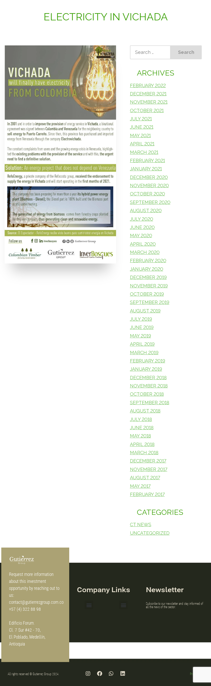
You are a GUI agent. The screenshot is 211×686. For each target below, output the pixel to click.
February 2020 (148, 260)
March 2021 (144, 152)
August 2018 (145, 411)
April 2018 (142, 444)
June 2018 (142, 427)
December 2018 (148, 377)
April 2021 (142, 143)
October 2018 (147, 394)
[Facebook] (99, 673)
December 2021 (148, 93)
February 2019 (147, 360)
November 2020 (149, 185)
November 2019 (149, 285)
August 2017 (145, 477)
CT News (140, 524)
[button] (89, 605)
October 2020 (147, 193)
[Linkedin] (123, 673)
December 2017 (148, 461)
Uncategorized (150, 533)
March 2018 (144, 452)
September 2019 (149, 302)
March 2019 (144, 352)
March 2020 (145, 252)
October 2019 (147, 294)
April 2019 (142, 344)
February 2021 (147, 160)
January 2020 (146, 269)
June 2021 (141, 127)
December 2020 (149, 177)
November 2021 (149, 102)
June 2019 (142, 327)
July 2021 (141, 118)
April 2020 (143, 244)
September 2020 (150, 202)
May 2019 (140, 335)
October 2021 (147, 110)
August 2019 (145, 310)
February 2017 (147, 494)
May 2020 (141, 235)
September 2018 (149, 402)
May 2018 (140, 436)
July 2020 (141, 219)
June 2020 (142, 227)
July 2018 (141, 419)
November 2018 (149, 386)
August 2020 (146, 210)
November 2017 (148, 469)
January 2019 (146, 369)
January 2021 (146, 168)
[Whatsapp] (111, 673)
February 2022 (148, 85)
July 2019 (141, 319)
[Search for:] (150, 52)
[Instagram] (88, 673)
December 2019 (148, 277)
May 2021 (140, 135)
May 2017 (140, 486)
